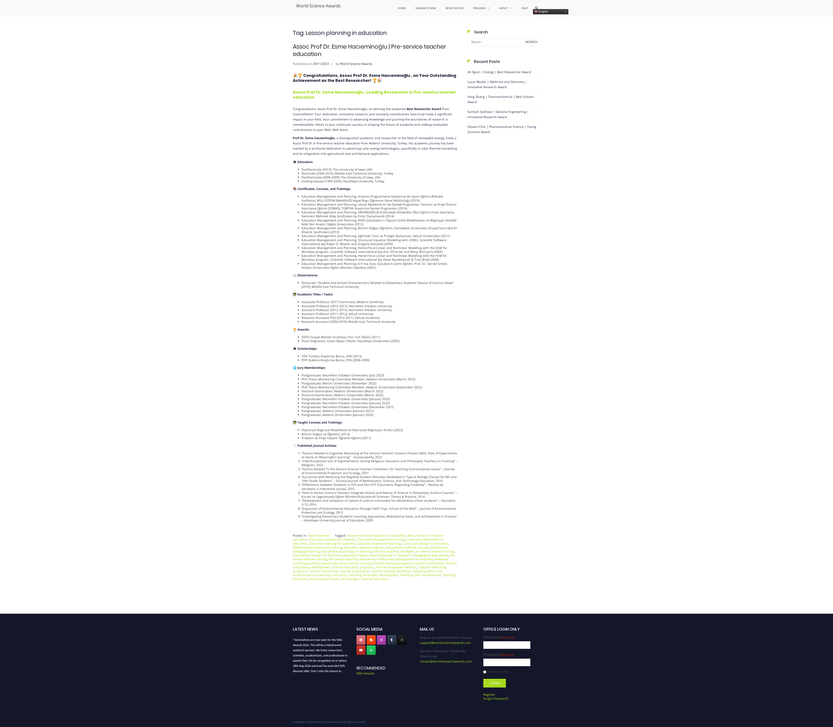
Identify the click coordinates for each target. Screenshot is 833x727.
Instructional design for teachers (316, 555)
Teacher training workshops (391, 571)
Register (489, 694)
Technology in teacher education (365, 579)
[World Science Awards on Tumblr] (391, 640)
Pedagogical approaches (431, 555)
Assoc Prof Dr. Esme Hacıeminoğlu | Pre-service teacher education (369, 50)
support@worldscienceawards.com (445, 643)
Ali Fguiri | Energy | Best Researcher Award (499, 72)
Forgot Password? (495, 698)
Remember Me (498, 672)
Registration (455, 8)
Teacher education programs (353, 567)
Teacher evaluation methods (396, 567)
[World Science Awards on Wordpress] (402, 640)
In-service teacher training (435, 551)
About (503, 8)
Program (479, 8)
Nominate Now (425, 8)
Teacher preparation (354, 571)
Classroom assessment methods (332, 539)
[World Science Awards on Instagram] (381, 640)
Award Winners (319, 535)
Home (402, 8)
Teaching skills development (420, 575)
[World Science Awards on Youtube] (361, 650)
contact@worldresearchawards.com (446, 661)
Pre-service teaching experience (352, 559)
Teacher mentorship (323, 571)
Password (498, 654)
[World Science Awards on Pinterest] (361, 640)
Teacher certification (429, 563)
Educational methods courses (407, 547)
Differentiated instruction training (317, 547)
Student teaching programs (393, 563)
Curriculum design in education (425, 543)
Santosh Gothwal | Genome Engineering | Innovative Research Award (498, 114)
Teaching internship (332, 575)
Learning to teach (354, 555)
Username (499, 637)
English (543, 11)
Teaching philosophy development (373, 575)
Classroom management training (381, 539)
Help (524, 8)
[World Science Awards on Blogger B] (371, 640)
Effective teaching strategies (394, 551)
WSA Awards (365, 673)
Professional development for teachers (405, 559)
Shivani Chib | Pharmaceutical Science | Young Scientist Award (501, 129)
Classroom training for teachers (332, 543)
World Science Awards (318, 6)
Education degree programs (364, 547)
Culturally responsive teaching (378, 543)
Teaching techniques (324, 579)
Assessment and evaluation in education (376, 535)
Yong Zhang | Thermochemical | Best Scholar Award (500, 99)
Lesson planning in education (390, 555)
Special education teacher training (346, 563)
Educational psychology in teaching (346, 551)
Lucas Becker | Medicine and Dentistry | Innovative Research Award (496, 84)
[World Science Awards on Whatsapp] (371, 650)
